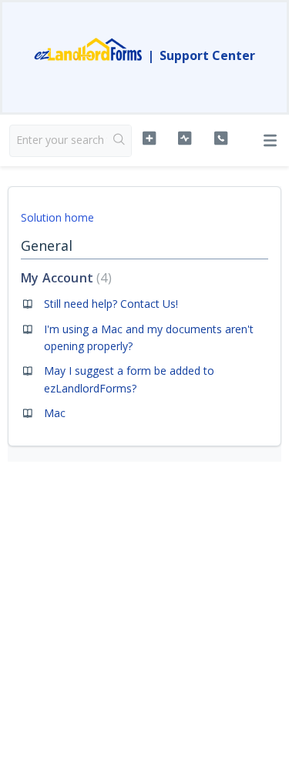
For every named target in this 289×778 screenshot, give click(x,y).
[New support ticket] (149, 138)
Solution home (57, 217)
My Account (64, 277)
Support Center (207, 55)
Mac (55, 413)
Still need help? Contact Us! (111, 303)
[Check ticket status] (185, 138)
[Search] (119, 140)
